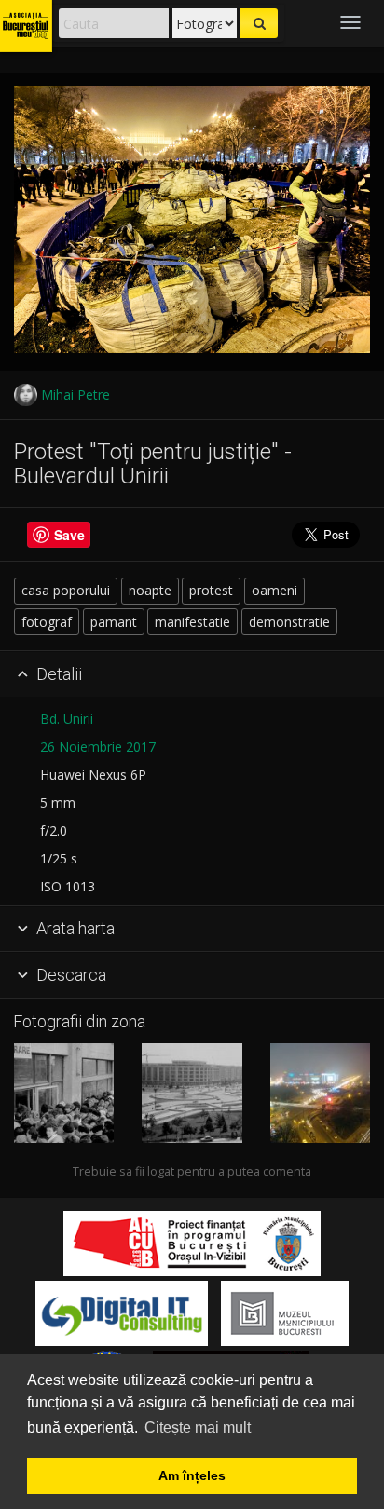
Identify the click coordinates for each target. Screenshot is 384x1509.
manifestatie (192, 622)
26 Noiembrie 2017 (98, 746)
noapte (150, 590)
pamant (113, 622)
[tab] (192, 674)
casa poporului (65, 590)
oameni (274, 590)
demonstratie (289, 622)
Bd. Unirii (66, 718)
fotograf (46, 622)
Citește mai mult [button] (197, 1427)
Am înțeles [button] (192, 1475)
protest (211, 590)
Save (69, 534)
